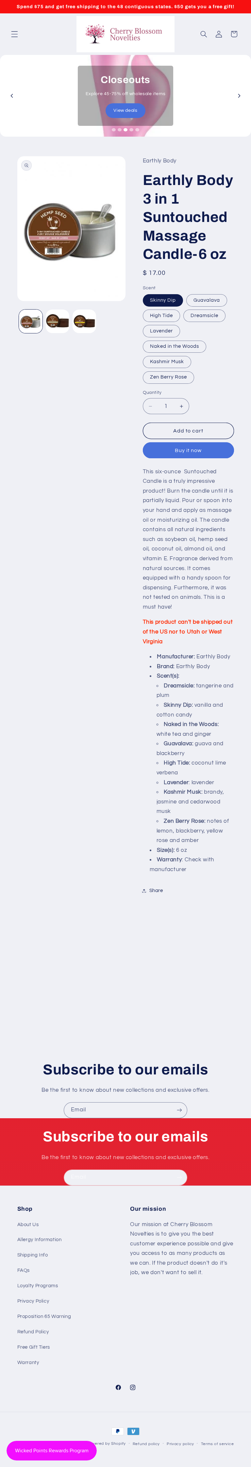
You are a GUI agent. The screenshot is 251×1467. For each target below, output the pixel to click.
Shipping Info (32, 1255)
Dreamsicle (205, 315)
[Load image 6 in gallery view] (57, 321)
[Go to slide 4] (131, 129)
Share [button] (156, 890)
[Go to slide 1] (114, 129)
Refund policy (146, 1444)
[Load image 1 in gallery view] (30, 321)
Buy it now (188, 450)
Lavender (161, 331)
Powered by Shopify (106, 1443)
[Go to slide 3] (125, 129)
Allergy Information (39, 1239)
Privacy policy (180, 1444)
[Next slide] (239, 95)
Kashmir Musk (167, 361)
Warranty (28, 1362)
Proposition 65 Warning (44, 1316)
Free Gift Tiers (33, 1347)
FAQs (23, 1270)
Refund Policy (33, 1331)
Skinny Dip (163, 300)
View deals (125, 110)
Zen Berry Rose (168, 377)
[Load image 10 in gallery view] (84, 321)
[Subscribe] (179, 1110)
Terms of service (217, 1444)
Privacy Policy (33, 1301)
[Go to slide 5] (137, 129)
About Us (28, 1224)
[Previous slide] (11, 95)
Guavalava (206, 300)
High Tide (161, 315)
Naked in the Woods (174, 346)
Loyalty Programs (37, 1285)
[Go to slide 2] (120, 129)
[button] (14, 34)
